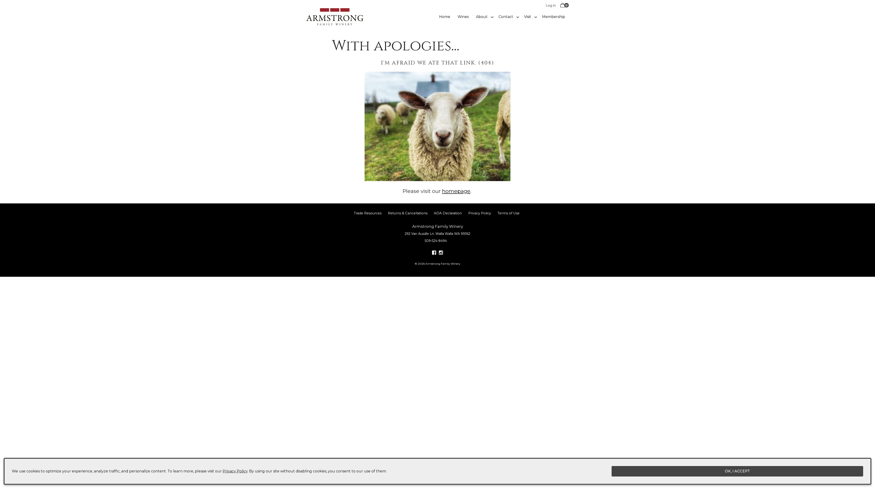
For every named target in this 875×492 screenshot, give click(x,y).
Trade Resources (367, 213)
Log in (551, 5)
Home (444, 17)
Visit (527, 17)
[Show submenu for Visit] (535, 17)
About (482, 17)
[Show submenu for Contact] (517, 17)
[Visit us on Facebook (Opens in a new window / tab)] (434, 253)
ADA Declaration (448, 213)
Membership (553, 17)
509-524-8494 (436, 241)
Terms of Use (508, 213)
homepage (456, 191)
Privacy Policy (479, 213)
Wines (463, 17)
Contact (506, 17)
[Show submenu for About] (492, 17)
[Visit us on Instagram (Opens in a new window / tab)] (441, 253)
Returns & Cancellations (407, 213)
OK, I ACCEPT (737, 471)
